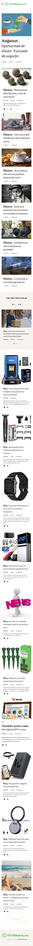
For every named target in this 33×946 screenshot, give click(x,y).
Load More (15, 919)
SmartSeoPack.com (22, 939)
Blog (3, 722)
